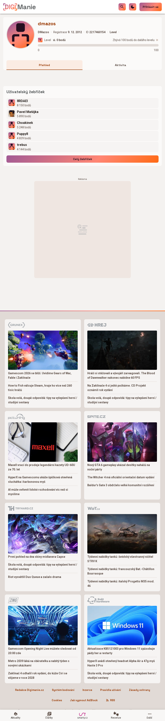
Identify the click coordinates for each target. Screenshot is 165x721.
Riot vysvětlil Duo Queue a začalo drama (34, 577)
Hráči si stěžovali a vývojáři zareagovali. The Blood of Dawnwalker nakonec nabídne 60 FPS (121, 375)
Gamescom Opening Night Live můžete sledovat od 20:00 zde (42, 651)
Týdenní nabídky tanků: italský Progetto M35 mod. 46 (120, 583)
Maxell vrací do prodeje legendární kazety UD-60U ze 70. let (41, 467)
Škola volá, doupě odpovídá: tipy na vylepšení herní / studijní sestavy (42, 400)
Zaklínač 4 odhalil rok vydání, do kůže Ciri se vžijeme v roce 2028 (37, 675)
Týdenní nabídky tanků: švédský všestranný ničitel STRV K (120, 559)
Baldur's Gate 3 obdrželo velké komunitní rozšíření (120, 485)
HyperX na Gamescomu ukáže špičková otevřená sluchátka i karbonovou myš (40, 479)
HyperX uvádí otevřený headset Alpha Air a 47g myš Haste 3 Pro (121, 663)
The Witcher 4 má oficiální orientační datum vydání (120, 477)
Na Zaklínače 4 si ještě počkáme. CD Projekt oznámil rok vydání (116, 388)
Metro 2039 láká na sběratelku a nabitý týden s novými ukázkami (38, 663)
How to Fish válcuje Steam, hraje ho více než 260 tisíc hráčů (40, 388)
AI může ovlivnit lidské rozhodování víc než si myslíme (38, 492)
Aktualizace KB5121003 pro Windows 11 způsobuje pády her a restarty (121, 651)
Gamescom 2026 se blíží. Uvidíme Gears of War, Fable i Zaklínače (39, 375)
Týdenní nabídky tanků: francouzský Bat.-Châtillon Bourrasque (120, 571)
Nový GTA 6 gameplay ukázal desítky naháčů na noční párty (118, 467)
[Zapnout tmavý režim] (132, 7)
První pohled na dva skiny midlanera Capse (36, 556)
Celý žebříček (82, 159)
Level (47, 40)
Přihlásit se (151, 7)
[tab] (44, 65)
